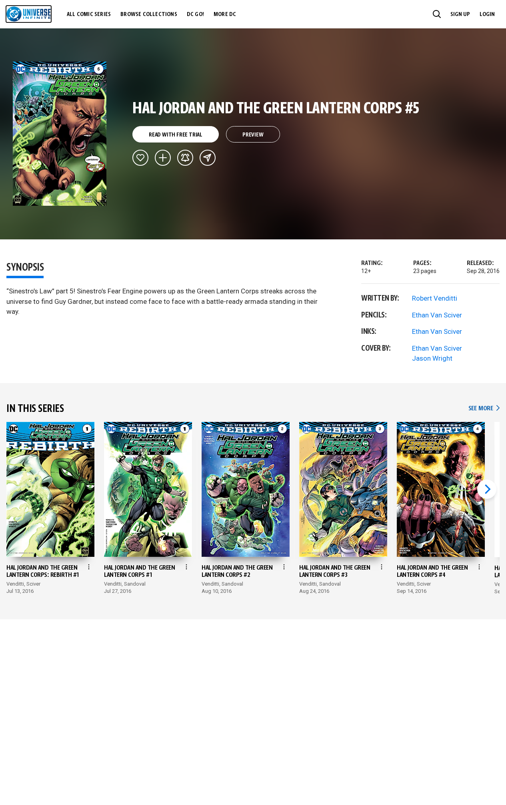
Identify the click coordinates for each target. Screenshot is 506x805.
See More (484, 408)
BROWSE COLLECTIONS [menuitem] (148, 14)
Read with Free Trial (175, 135)
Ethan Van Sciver (437, 315)
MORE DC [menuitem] (225, 14)
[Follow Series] (185, 158)
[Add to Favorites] (140, 158)
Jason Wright (432, 358)
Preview (253, 135)
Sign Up (460, 14)
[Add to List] (163, 158)
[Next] (486, 489)
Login (487, 14)
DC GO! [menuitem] (195, 14)
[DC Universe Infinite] (28, 14)
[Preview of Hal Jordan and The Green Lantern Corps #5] (60, 134)
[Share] (208, 158)
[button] (437, 14)
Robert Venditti (434, 298)
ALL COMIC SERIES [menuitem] (89, 14)
